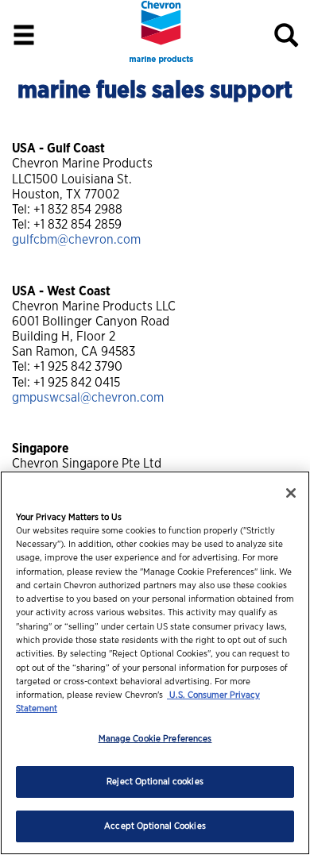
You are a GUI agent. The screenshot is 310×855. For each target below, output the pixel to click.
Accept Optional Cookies (155, 826)
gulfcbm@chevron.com (76, 239)
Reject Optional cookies (155, 781)
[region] (155, 663)
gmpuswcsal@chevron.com (88, 397)
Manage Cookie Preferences (155, 738)
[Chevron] (161, 60)
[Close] (290, 493)
